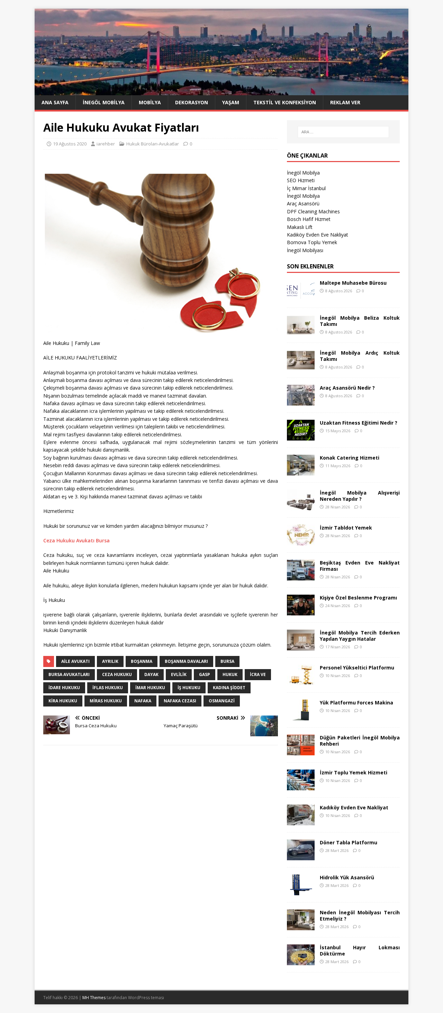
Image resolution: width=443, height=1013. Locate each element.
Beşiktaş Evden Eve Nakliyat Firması (360, 565)
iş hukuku (189, 688)
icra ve (258, 674)
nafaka (142, 701)
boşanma (141, 661)
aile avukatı (75, 661)
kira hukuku (62, 701)
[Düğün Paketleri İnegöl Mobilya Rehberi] (301, 751)
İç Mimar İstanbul (306, 188)
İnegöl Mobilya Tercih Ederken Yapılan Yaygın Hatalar (360, 635)
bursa (227, 661)
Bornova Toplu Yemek (312, 242)
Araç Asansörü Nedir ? (347, 387)
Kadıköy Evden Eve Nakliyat (317, 234)
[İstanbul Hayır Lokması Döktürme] (301, 961)
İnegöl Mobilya (104, 102)
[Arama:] (343, 132)
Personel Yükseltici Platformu (357, 667)
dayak (151, 674)
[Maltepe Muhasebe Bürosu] (301, 296)
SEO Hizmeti (301, 180)
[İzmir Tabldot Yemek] (301, 541)
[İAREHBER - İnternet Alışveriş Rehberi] (221, 91)
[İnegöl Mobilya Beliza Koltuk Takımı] (301, 331)
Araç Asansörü (303, 203)
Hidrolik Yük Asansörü (347, 877)
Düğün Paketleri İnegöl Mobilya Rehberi (360, 740)
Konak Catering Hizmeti (349, 457)
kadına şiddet (229, 688)
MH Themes (94, 998)
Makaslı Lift (300, 227)
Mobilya (150, 102)
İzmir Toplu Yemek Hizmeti (353, 772)
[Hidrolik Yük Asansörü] (301, 891)
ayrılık (110, 661)
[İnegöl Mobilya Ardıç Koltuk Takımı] (301, 366)
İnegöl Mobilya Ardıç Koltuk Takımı (360, 355)
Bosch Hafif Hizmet (309, 219)
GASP (204, 674)
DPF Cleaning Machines (313, 211)
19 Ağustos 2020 (70, 144)
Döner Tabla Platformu (348, 842)
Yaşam (230, 102)
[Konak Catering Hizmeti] (301, 471)
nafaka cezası (180, 701)
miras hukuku (106, 701)
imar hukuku (150, 688)
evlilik (179, 674)
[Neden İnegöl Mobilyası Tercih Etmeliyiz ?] (301, 926)
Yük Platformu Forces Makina (356, 702)
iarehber (106, 144)
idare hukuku (64, 688)
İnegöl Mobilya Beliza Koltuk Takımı (360, 320)
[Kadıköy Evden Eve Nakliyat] (301, 821)
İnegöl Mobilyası (305, 250)
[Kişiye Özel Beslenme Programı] (301, 611)
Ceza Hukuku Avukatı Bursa (76, 540)
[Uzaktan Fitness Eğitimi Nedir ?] (301, 436)
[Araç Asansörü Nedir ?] (301, 401)
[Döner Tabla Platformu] (301, 856)
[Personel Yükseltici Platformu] (301, 681)
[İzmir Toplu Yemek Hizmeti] (301, 786)
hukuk (230, 674)
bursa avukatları (69, 674)
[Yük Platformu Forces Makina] (301, 716)
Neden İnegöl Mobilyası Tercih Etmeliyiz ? (360, 915)
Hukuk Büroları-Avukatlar (152, 144)
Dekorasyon (191, 102)
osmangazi (222, 701)
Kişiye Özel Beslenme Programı (358, 597)
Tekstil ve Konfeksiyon (284, 102)
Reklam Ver (345, 102)
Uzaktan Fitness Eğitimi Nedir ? (358, 422)
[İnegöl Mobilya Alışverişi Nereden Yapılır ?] (301, 506)
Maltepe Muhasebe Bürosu (353, 282)
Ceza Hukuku (117, 674)
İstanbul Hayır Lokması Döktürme (360, 950)
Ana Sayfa (55, 102)
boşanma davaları (186, 661)
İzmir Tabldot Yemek (346, 527)
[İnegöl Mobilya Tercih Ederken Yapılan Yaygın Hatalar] (301, 646)
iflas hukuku (107, 688)
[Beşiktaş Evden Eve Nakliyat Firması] (301, 576)
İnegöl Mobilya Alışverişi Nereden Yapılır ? (360, 495)
